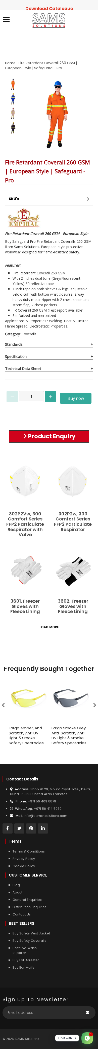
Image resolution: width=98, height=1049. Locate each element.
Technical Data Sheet (23, 368)
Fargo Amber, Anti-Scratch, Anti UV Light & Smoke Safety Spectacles (26, 735)
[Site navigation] (6, 20)
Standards (14, 344)
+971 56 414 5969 (48, 808)
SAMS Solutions (27, 1039)
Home (10, 62)
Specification (16, 356)
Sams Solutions (26, 246)
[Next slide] (11, 126)
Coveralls (29, 334)
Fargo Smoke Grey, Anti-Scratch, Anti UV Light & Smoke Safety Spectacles (69, 735)
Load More (49, 627)
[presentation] (3, 705)
